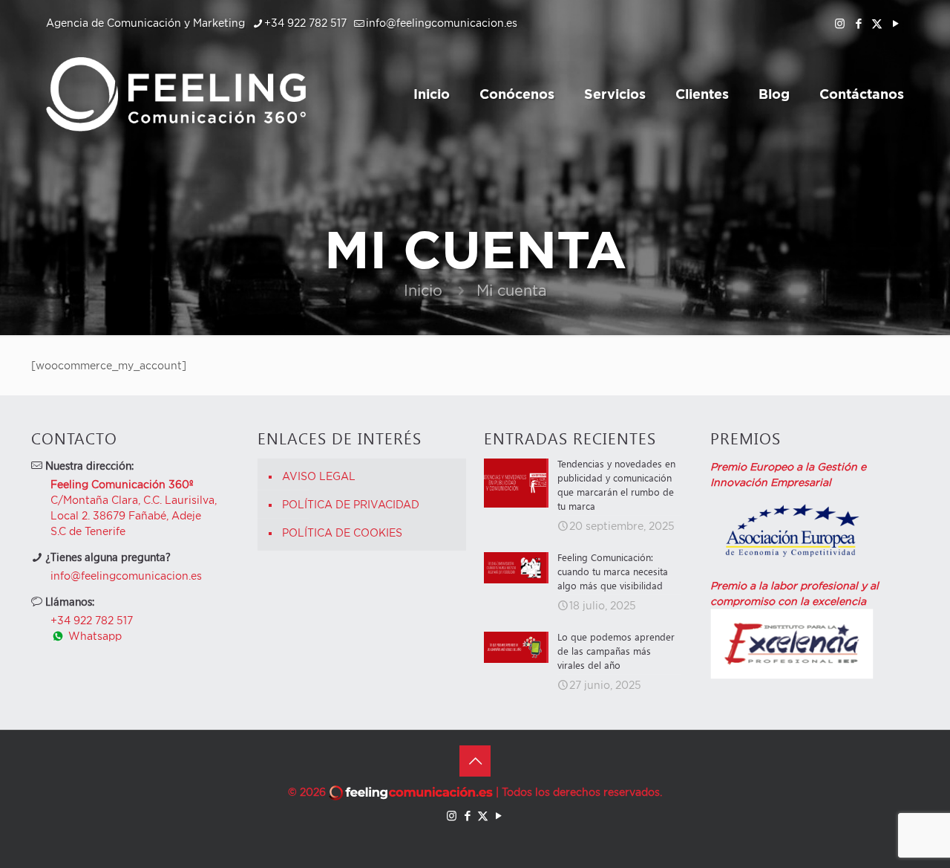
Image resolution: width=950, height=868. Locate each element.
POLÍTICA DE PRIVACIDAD (350, 504)
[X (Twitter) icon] (876, 23)
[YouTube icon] (895, 23)
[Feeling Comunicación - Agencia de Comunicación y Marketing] (176, 93)
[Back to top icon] (475, 761)
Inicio (423, 290)
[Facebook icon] (858, 23)
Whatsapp (93, 635)
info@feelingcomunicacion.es (441, 22)
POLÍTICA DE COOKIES (342, 532)
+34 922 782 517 (305, 22)
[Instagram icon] (839, 23)
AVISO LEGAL (319, 476)
